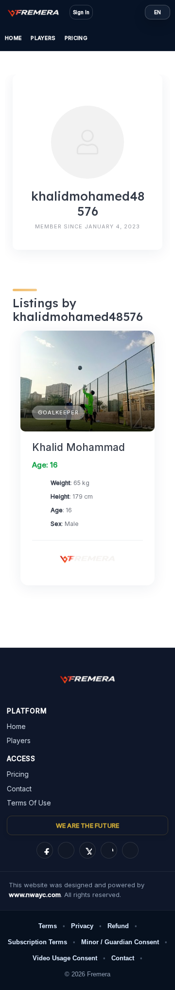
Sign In (81, 12)
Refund (118, 926)
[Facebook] (44, 850)
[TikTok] (109, 850)
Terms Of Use (29, 803)
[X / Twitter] (87, 850)
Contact (19, 789)
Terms (47, 926)
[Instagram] (66, 850)
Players (43, 38)
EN (157, 12)
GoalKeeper (58, 412)
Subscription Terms (37, 942)
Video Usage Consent (65, 958)
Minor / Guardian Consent (120, 942)
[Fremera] (87, 558)
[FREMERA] (38, 12)
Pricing (76, 38)
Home (13, 38)
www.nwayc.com (35, 894)
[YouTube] (130, 850)
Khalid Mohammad (78, 447)
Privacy (82, 926)
